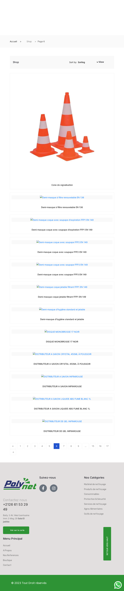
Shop (29, 41)
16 (100, 446)
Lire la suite (55, 184)
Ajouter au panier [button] (55, 341)
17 (107, 446)
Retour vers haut (107, 545)
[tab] (106, 63)
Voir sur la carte (17, 530)
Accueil (13, 41)
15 (93, 446)
